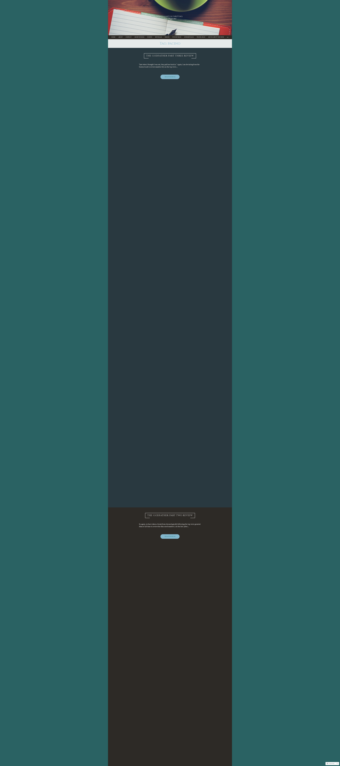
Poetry (149, 37)
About (120, 37)
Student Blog (189, 37)
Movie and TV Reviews (216, 37)
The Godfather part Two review (170, 515)
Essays (167, 37)
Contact (129, 37)
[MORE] (228, 37)
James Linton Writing (170, 16)
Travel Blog (201, 37)
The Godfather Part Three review (170, 55)
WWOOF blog (176, 37)
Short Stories (139, 37)
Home (113, 37)
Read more (167, 77)
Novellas (158, 37)
